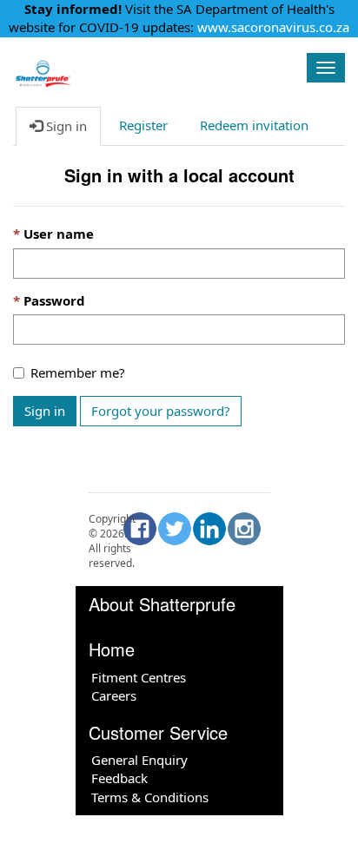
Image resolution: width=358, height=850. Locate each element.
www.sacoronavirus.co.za (273, 27)
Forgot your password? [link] (160, 410)
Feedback (119, 778)
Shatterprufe (151, 65)
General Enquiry (139, 759)
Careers (113, 695)
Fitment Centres (138, 677)
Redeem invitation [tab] (254, 125)
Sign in (44, 410)
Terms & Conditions (150, 797)
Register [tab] (143, 125)
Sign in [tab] (65, 126)
